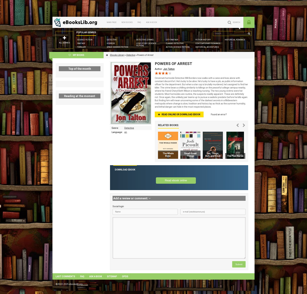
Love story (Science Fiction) (146, 44)
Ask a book (151, 22)
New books (127, 22)
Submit (238, 264)
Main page (112, 22)
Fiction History (203, 40)
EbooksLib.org (76, 22)
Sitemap (112, 276)
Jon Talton (169, 69)
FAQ (139, 22)
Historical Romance (235, 40)
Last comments (65, 276)
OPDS (125, 276)
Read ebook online (176, 180)
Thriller (81, 47)
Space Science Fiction (117, 47)
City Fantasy (172, 40)
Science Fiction (84, 40)
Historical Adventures (207, 47)
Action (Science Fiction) (178, 47)
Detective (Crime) (145, 40)
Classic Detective (175, 43)
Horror (111, 43)
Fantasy (81, 43)
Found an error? (219, 114)
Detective (112, 40)
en (125, 132)
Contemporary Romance (207, 43)
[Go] (249, 33)
